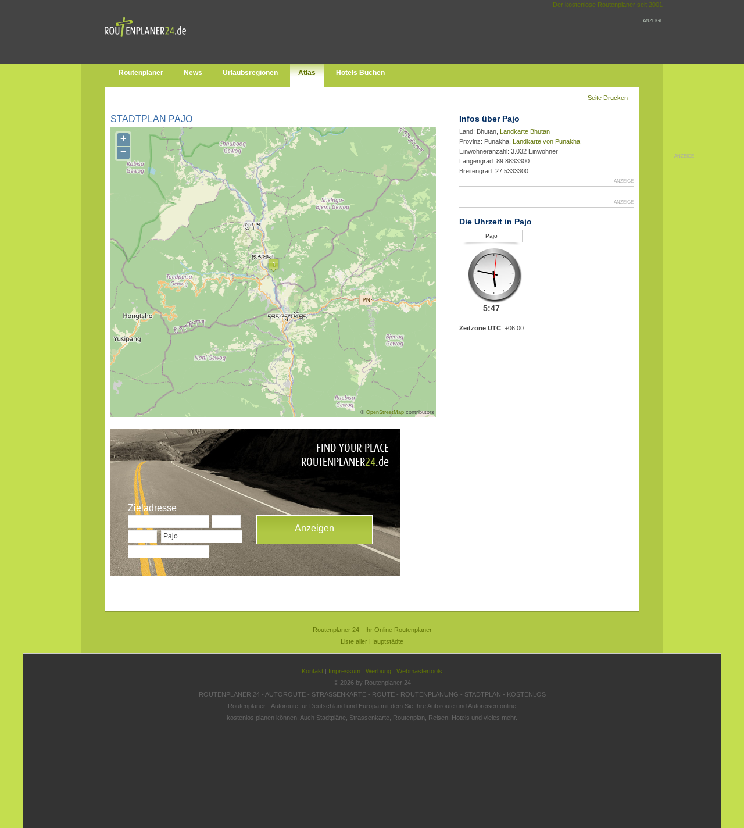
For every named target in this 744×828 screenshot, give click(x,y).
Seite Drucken (608, 97)
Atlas (307, 73)
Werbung (378, 671)
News (193, 73)
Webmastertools (419, 671)
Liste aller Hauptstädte (372, 641)
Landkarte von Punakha (546, 141)
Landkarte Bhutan (525, 131)
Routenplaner (141, 73)
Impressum (344, 671)
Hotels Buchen (360, 73)
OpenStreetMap (385, 412)
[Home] (148, 38)
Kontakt (312, 671)
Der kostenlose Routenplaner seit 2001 (608, 4)
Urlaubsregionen (250, 73)
